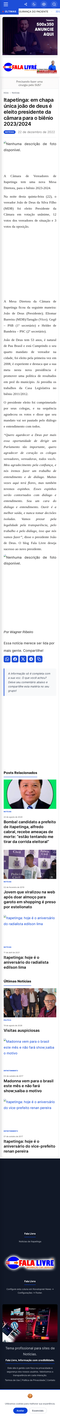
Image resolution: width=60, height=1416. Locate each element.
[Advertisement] (30, 263)
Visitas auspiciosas (22, 1030)
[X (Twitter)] (23, 659)
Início (6, 93)
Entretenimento (11, 1071)
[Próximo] (54, 37)
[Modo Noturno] (34, 4)
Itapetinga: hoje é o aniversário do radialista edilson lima (26, 962)
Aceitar (20, 1410)
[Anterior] (5, 37)
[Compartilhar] (26, 4)
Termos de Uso (12, 1380)
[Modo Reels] (43, 4)
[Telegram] (31, 659)
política (7, 1020)
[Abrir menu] (5, 4)
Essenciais (38, 1410)
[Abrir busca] (54, 4)
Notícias (16, 93)
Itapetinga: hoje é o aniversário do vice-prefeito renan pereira (29, 1146)
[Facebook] (15, 659)
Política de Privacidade (33, 1380)
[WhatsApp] (7, 659)
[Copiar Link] (39, 659)
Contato (51, 1380)
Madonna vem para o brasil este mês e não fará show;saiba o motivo (29, 1086)
